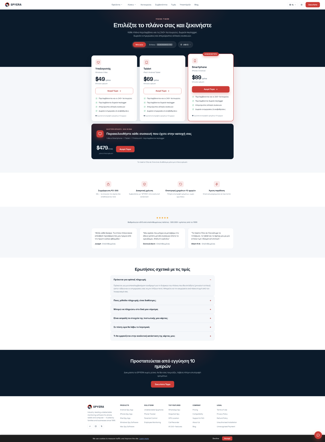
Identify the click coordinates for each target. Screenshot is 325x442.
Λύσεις (131, 4)
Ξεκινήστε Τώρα (162, 384)
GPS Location (173, 418)
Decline (216, 438)
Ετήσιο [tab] (160, 44)
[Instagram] (95, 426)
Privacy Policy (222, 414)
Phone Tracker (150, 414)
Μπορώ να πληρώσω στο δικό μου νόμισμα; (136, 309)
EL (293, 5)
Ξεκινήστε (312, 4)
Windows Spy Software (129, 422)
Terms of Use (222, 410)
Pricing (195, 410)
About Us (196, 422)
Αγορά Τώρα (112, 91)
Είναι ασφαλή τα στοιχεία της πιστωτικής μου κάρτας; (141, 318)
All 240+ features (175, 426)
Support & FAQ (198, 418)
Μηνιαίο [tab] (139, 44)
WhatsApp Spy (174, 410)
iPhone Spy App (126, 414)
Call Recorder (173, 422)
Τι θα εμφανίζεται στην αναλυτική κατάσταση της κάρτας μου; (144, 336)
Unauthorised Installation (227, 422)
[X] (101, 426)
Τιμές (173, 4)
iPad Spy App (125, 418)
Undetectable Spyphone (153, 410)
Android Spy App (126, 410)
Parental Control (150, 418)
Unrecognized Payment (226, 426)
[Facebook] (90, 426)
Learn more (144, 438)
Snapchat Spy (173, 414)
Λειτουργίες (146, 4)
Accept (227, 438)
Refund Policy (222, 418)
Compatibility (198, 414)
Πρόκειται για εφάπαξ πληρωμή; (130, 279)
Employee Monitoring (152, 422)
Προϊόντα (116, 4)
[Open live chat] (318, 435)
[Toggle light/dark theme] (301, 4)
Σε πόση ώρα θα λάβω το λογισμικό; (132, 327)
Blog (196, 4)
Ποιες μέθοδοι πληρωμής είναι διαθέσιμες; (135, 300)
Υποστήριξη (185, 4)
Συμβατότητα (161, 4)
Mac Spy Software (127, 426)
